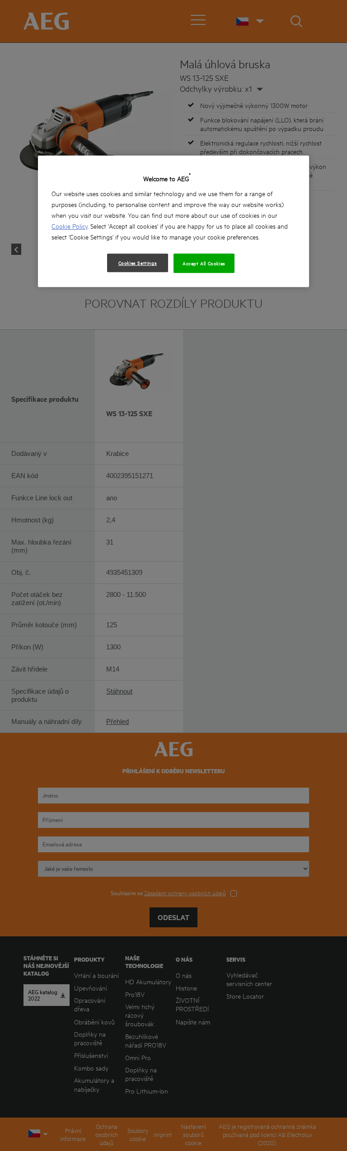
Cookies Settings (137, 263)
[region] (173, 221)
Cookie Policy (70, 226)
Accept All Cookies (204, 263)
